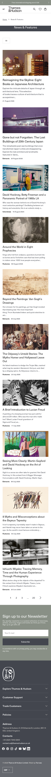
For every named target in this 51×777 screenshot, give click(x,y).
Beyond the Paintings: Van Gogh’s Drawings (22, 301)
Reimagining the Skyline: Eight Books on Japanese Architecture (23, 82)
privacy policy (24, 648)
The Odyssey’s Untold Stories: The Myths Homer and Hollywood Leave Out (23, 357)
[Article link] (25, 76)
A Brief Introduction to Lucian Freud (24, 409)
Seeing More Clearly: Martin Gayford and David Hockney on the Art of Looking (24, 464)
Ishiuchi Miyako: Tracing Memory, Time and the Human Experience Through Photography (22, 572)
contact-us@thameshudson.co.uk (16, 743)
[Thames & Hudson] (14, 9)
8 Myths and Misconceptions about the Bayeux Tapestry (23, 518)
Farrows (39, 763)
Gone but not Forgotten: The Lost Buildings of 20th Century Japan (24, 139)
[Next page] (40, 598)
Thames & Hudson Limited (18, 763)
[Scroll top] (48, 774)
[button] (2, 2)
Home (5, 19)
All (6, 40)
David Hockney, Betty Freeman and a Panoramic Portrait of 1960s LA (24, 196)
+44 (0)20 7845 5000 (11, 739)
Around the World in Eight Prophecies (18, 248)
